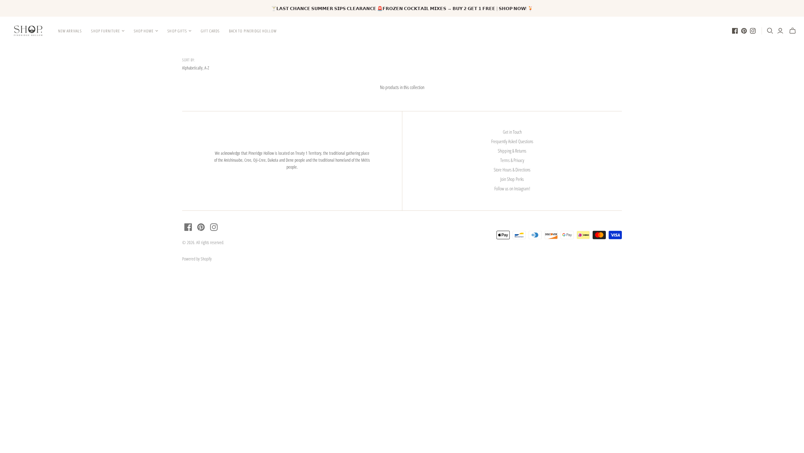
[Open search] (770, 31)
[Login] (780, 30)
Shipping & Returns (512, 151)
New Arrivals (70, 31)
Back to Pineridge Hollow (253, 31)
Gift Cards (210, 31)
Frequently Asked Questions (512, 141)
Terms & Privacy (512, 160)
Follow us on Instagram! (512, 188)
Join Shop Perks (512, 179)
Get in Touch (512, 132)
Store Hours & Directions (512, 169)
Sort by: (188, 60)
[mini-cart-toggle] (792, 30)
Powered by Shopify (197, 259)
